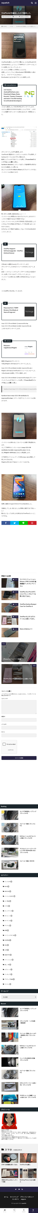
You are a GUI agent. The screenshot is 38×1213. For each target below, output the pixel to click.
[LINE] (23, 523)
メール (3, 724)
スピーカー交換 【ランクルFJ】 (27, 825)
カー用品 (8, 901)
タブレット (8, 969)
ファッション (9, 959)
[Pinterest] (32, 523)
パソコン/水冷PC (10, 896)
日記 (6, 945)
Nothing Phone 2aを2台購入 (27, 1181)
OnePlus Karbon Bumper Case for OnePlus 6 (28, 605)
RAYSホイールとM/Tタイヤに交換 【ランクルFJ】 (28, 837)
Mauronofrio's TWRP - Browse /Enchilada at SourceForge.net (11, 310)
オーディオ (8, 920)
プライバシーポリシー (27, 1197)
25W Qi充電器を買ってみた (9, 1164)
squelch (24, 1203)
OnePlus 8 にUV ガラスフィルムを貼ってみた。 (28, 618)
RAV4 (7, 886)
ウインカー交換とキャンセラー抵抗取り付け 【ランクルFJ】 (28, 1035)
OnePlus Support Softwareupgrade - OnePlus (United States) (13, 251)
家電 (6, 930)
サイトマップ (14, 1197)
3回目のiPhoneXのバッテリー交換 (9, 1181)
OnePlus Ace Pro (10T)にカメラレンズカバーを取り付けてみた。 (28, 594)
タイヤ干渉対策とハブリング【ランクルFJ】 (28, 812)
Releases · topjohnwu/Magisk (10, 347)
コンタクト (15, 1199)
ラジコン (8, 984)
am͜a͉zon (23, 1199)
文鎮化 (22, 16)
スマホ (16, 16)
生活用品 (8, 940)
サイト (3, 732)
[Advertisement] (19, 548)
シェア (14, 1211)
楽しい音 (8, 964)
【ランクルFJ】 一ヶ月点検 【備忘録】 (27, 1022)
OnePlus (26, 16)
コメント (4, 698)
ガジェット (8, 915)
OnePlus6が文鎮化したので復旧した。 (26, 26)
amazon (23, 1211)
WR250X (8, 891)
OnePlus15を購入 (25, 1164)
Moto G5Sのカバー (26, 629)
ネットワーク (9, 911)
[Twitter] (14, 523)
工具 (6, 950)
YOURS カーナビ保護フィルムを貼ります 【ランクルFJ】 (28, 1096)
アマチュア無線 (9, 979)
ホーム (6, 1197)
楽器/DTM (8, 955)
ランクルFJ (8, 881)
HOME (5, 26)
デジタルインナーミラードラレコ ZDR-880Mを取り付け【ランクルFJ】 (28, 850)
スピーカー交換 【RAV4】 (27, 861)
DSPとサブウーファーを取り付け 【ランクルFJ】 (28, 1084)
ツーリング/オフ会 (10, 935)
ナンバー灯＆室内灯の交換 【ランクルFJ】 (27, 1059)
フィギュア (8, 974)
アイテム (8, 925)
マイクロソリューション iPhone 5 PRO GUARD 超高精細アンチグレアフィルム (28, 582)
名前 (3, 716)
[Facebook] (5, 523)
